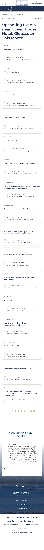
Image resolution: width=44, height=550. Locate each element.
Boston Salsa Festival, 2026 (15, 118)
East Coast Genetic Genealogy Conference (21, 163)
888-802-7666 (36, 4)
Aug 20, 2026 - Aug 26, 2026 (16, 80)
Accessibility (21, 521)
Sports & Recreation (9, 342)
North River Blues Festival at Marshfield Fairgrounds (19, 278)
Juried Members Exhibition (14, 49)
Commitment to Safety (20, 517)
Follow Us (22, 500)
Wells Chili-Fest (10, 300)
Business (6, 45)
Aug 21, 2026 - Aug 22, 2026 (16, 194)
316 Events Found (8, 19)
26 (31, 411)
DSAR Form (21, 528)
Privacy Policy (9, 521)
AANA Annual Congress (13, 72)
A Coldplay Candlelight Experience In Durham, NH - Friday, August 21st (18, 233)
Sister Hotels (21, 492)
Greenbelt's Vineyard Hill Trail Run (17, 369)
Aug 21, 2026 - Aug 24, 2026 (16, 126)
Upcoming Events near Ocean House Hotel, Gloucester (19, 31)
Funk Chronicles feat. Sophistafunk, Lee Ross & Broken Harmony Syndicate (22, 187)
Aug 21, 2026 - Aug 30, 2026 (16, 103)
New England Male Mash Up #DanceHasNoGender (15, 324)
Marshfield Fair (10, 95)
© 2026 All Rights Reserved (22, 532)
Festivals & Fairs (8, 91)
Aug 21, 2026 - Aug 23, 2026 (16, 148)
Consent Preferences (30, 525)
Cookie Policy (33, 521)
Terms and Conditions (12, 525)
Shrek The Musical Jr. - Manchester (18, 255)
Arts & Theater (8, 251)
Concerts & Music (8, 182)
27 (34, 411)
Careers (7, 517)
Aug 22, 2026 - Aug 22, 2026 (16, 285)
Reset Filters (37, 19)
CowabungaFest (10, 140)
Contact (21, 486)
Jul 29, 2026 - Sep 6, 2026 (15, 57)
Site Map (34, 517)
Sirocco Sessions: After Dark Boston (18, 209)
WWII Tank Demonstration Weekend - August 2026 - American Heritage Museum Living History (20, 393)
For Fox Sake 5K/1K (11, 346)
